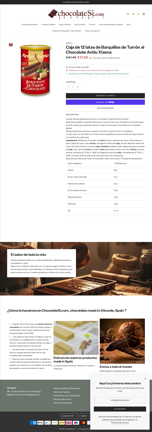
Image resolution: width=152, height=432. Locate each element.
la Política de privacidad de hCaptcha (117, 420)
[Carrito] (143, 14)
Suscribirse (120, 409)
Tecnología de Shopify (86, 429)
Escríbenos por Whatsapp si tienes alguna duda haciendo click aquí (99, 73)
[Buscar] (128, 14)
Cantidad (71, 82)
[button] (9, 346)
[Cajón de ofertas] (138, 14)
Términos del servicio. (120, 423)
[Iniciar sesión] (133, 14)
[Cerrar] (145, 378)
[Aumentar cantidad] (77, 86)
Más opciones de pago (105, 108)
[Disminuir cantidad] (68, 86)
